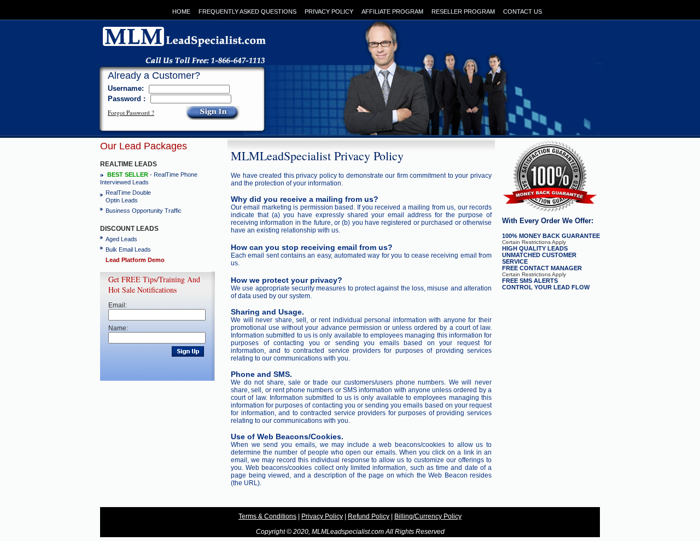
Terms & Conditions (267, 516)
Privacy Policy (322, 516)
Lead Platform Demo (135, 260)
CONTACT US (522, 11)
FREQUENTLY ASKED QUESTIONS (247, 11)
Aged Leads (121, 239)
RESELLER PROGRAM (463, 11)
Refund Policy (368, 516)
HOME (181, 11)
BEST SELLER (127, 174)
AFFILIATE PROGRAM (392, 11)
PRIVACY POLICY (329, 11)
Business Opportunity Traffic (144, 210)
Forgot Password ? (131, 112)
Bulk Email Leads (128, 249)
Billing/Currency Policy (428, 516)
